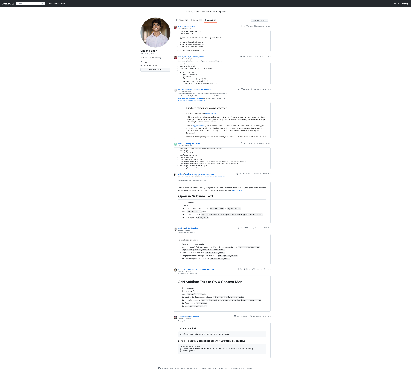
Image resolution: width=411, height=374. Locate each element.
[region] (222, 41)
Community (202, 368)
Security (189, 368)
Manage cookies (224, 368)
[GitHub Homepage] (159, 368)
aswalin (180, 26)
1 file (243, 26)
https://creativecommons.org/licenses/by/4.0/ (191, 100)
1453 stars (267, 89)
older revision (236, 190)
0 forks (250, 26)
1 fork (250, 56)
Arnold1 (180, 144)
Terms (177, 368)
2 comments (258, 228)
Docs (209, 368)
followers (147, 58)
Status (195, 368)
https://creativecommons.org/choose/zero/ (190, 98)
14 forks (248, 228)
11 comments (257, 174)
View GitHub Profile (155, 70)
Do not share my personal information (242, 368)
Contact (214, 368)
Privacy (182, 368)
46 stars (268, 269)
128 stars (268, 174)
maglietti (181, 228)
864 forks (245, 316)
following (156, 58)
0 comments (260, 26)
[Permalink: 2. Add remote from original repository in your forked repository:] (176, 340)
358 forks (246, 89)
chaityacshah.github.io (151, 65)
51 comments (256, 89)
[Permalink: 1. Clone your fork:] (176, 328)
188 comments (256, 316)
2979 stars (267, 316)
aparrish (181, 89)
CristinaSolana (183, 316)
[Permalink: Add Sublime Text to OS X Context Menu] (176, 281)
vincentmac (182, 269)
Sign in (396, 3)
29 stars (268, 228)
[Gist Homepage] (8, 3)
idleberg (181, 174)
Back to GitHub (59, 3)
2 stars (268, 56)
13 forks (247, 269)
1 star (269, 26)
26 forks (247, 174)
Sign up (405, 3)
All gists (49, 3)
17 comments (258, 269)
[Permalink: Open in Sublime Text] (176, 196)
